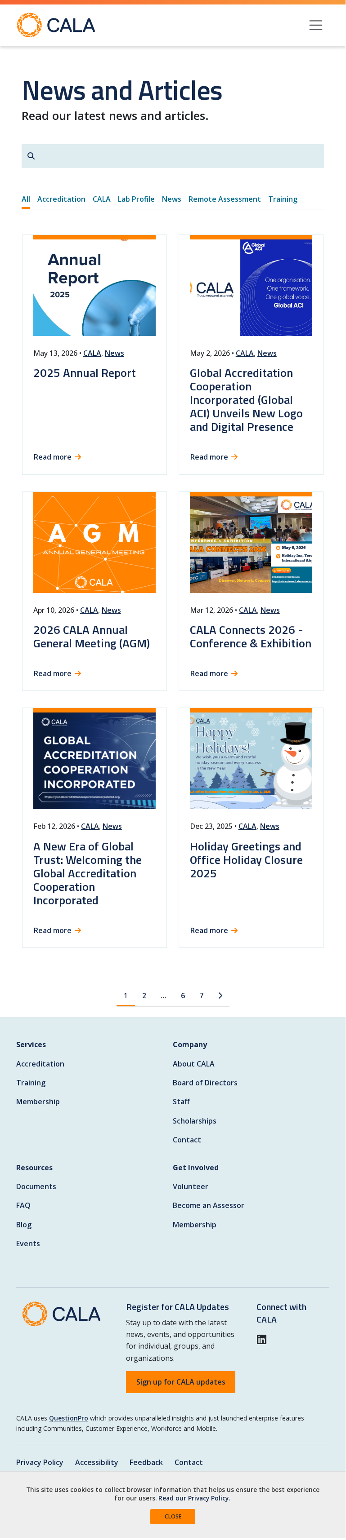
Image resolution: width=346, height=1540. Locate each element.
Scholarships (194, 1121)
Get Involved (196, 1168)
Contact (187, 1140)
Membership (38, 1101)
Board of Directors (205, 1083)
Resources (34, 1168)
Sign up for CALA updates (180, 1382)
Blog (23, 1225)
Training (30, 1083)
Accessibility (96, 1462)
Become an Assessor (208, 1205)
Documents (36, 1186)
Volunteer (190, 1186)
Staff (181, 1101)
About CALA (194, 1064)
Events (28, 1243)
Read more (53, 457)
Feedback (146, 1462)
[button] (264, 1339)
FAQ (23, 1205)
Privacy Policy (39, 1462)
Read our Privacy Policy (193, 1498)
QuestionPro (68, 1418)
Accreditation (40, 1064)
